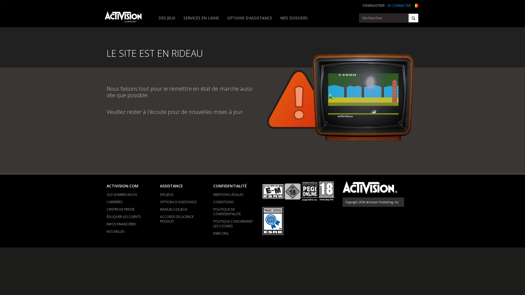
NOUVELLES (115, 231)
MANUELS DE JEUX (173, 209)
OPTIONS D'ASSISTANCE (249, 17)
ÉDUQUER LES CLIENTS (124, 216)
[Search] (413, 18)
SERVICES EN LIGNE (201, 17)
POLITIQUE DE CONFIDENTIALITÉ (227, 211)
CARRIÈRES (114, 202)
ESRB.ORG (221, 233)
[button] (415, 5)
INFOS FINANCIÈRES (121, 224)
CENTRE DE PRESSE (121, 209)
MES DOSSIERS (294, 17)
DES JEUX (167, 17)
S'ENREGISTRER (373, 5)
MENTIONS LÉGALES (228, 194)
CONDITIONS (223, 202)
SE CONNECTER (399, 5)
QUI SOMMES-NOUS (122, 194)
